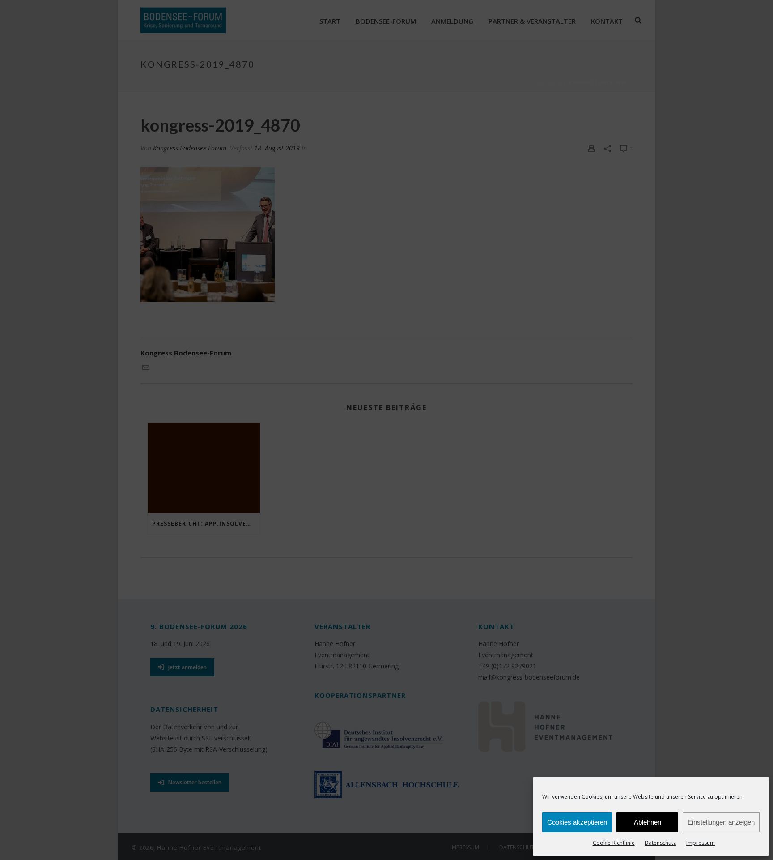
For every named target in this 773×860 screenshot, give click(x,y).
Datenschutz (660, 843)
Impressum (700, 843)
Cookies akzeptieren (577, 822)
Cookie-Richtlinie (614, 843)
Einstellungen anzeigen (721, 822)
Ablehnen (647, 822)
